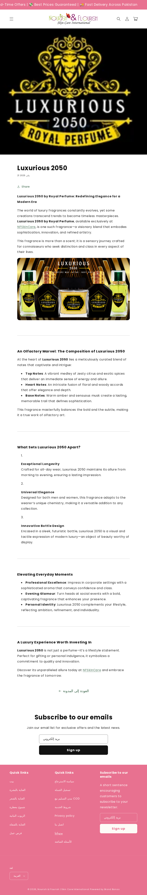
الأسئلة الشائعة (63, 842)
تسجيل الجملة (63, 790)
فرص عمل (16, 833)
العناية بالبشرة (17, 790)
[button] (11, 19)
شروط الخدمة (63, 807)
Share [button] (26, 187)
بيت (12, 781)
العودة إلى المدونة (76, 690)
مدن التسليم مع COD (67, 798)
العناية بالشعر (17, 798)
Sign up (73, 750)
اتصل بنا (59, 824)
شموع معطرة (17, 807)
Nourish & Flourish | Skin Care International (63, 889)
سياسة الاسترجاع (64, 781)
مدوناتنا (59, 833)
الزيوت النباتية (17, 816)
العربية (17, 876)
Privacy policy (64, 816)
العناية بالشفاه (17, 824)
